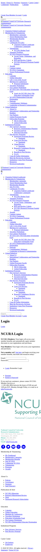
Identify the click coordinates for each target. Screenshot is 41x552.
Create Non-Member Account (11, 15)
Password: (4, 360)
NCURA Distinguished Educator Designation (21, 522)
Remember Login (16, 368)
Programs (8, 467)
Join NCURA (10, 461)
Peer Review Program (12, 531)
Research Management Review (16, 495)
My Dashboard (10, 455)
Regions (17, 3)
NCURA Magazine (12, 493)
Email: (3, 358)
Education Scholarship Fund (15, 518)
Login (25, 15)
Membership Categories (13, 457)
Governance (9, 482)
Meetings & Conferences (13, 514)
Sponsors (24, 3)
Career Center (33, 3)
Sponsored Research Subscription (16, 499)
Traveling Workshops (12, 516)
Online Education (11, 512)
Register (8, 376)
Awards (8, 469)
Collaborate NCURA (12, 463)
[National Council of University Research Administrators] (20, 23)
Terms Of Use (14, 550)
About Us (9, 3)
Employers (9, 544)
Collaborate (5, 5)
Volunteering (9, 465)
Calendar (25, 5)
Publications (14, 5)
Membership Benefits (12, 459)
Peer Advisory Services (13, 529)
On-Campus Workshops (13, 520)
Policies (8, 480)
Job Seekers (9, 542)
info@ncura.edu (6, 389)
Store (7, 497)
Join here (18, 352)
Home (3, 3)
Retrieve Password (11, 377)
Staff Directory (10, 486)
